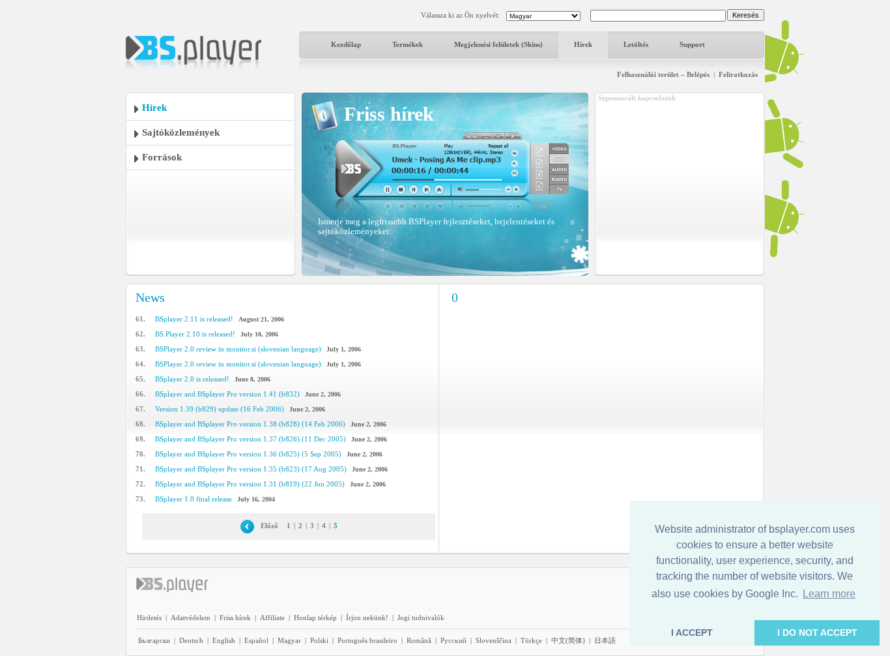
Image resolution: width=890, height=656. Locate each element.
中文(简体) (568, 640)
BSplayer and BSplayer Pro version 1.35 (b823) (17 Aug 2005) (251, 469)
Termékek (407, 44)
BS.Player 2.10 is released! (195, 334)
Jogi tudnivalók (420, 617)
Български (154, 640)
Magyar (289, 640)
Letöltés (636, 44)
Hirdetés (149, 617)
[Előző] (247, 525)
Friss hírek (235, 617)
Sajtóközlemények (181, 132)
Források (162, 157)
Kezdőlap (346, 44)
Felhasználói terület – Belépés (663, 74)
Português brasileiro (367, 640)
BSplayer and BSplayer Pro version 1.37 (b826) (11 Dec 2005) (250, 439)
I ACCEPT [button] (692, 632)
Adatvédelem (190, 617)
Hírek (583, 44)
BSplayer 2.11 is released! (194, 319)
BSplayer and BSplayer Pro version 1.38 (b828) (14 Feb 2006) (250, 424)
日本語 (605, 640)
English (223, 640)
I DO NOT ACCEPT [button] (817, 632)
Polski (319, 640)
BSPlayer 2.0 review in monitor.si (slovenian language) (238, 349)
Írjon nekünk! (367, 617)
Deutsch (191, 640)
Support (692, 44)
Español (256, 640)
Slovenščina (493, 640)
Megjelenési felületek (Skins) (498, 44)
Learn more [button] (829, 593)
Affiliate (272, 617)
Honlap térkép (315, 617)
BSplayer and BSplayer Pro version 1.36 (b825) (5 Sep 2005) (248, 454)
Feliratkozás (738, 74)
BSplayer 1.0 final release (193, 499)
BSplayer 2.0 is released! (192, 379)
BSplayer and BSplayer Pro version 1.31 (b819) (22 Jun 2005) (250, 484)
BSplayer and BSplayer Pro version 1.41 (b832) (227, 394)
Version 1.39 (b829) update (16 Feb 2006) (219, 409)
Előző (269, 525)
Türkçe (531, 640)
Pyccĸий (453, 640)
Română (419, 640)
